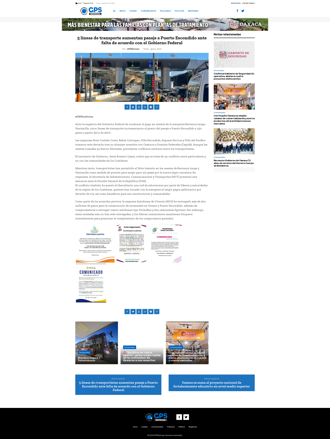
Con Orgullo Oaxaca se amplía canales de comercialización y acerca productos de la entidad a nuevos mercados (234, 119)
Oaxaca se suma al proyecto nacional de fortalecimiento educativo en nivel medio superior (211, 384)
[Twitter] (242, 11)
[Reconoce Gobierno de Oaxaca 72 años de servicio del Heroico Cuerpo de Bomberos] (234, 141)
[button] (204, 11)
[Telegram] (150, 107)
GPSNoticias (133, 49)
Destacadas (84, 352)
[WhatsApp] (139, 107)
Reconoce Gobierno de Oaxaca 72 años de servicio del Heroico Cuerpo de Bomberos (234, 163)
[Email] (144, 107)
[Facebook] (237, 11)
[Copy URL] (156, 107)
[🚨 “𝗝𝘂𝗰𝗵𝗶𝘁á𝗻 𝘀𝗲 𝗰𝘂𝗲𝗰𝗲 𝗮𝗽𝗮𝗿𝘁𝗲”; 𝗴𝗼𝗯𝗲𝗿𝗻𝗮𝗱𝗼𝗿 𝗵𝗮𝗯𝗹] (142, 343)
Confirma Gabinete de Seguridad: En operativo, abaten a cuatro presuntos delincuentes (234, 76)
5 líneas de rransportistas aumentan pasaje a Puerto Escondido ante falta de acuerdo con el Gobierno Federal (118, 386)
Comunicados (176, 347)
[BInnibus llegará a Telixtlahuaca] (96, 343)
